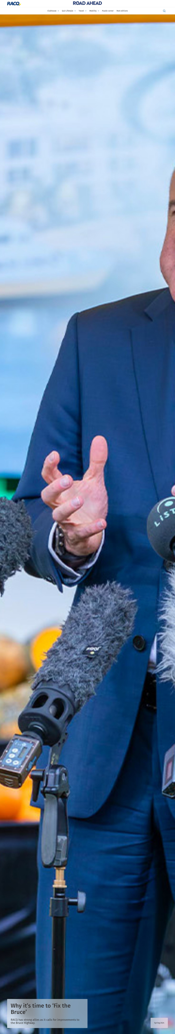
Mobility (93, 11)
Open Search (164, 10)
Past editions (122, 11)
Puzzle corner (108, 11)
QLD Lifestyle (67, 11)
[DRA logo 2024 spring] (87, 3)
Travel (81, 11)
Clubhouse (51, 11)
